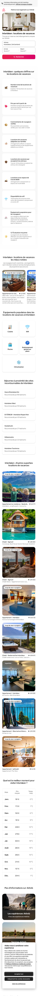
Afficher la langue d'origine (24, 4)
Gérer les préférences (18, 984)
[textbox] (10, 51)
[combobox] (19, 44)
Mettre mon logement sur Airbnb (22, 10)
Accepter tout (18, 974)
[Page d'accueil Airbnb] (3, 10)
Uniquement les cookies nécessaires (19, 979)
